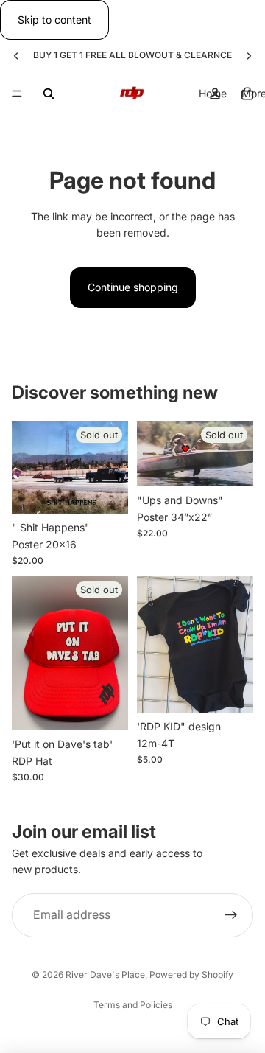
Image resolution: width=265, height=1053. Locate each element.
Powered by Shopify (191, 974)
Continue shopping (133, 287)
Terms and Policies (132, 1004)
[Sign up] (231, 915)
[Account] (215, 93)
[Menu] (17, 94)
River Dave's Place (105, 974)
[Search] (48, 93)
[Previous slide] (16, 55)
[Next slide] (249, 55)
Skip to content (54, 19)
